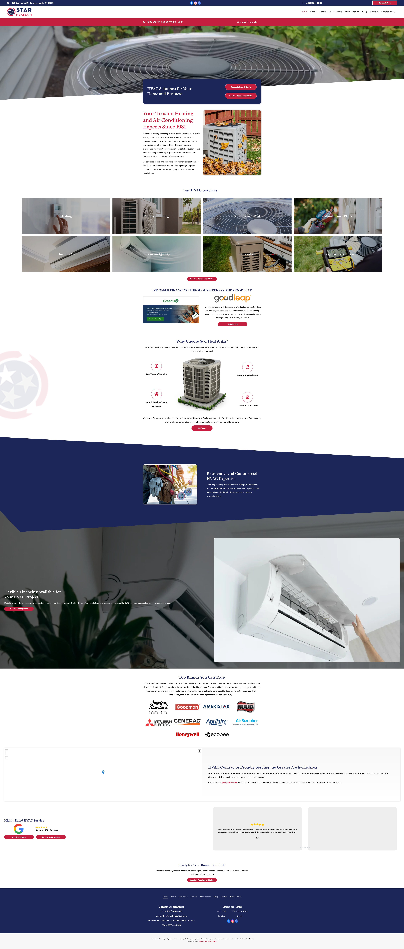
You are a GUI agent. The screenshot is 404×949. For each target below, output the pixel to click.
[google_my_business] (199, 3)
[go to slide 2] (302, 847)
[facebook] (191, 3)
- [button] (6, 753)
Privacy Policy (212, 941)
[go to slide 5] (307, 847)
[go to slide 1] (300, 847)
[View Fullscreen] (6, 758)
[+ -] (103, 774)
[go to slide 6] (309, 847)
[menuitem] (303, 11)
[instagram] (195, 3)
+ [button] (6, 751)
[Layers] (199, 751)
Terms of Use (203, 941)
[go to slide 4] (305, 847)
